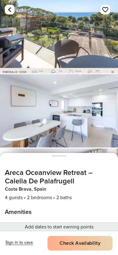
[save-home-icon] (105, 10)
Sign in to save (19, 242)
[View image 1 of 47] (59, 36)
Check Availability (80, 243)
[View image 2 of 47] (59, 110)
